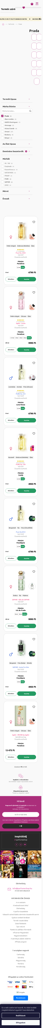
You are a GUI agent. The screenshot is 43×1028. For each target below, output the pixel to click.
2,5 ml (18, 267)
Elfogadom (20, 1022)
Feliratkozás (20, 826)
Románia (21, 964)
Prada (8, 116)
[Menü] (37, 4)
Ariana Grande (11, 128)
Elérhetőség (21, 908)
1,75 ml (12, 338)
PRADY (8, 176)
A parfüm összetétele (20, 911)
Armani (9, 131)
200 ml (29, 338)
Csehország (21, 954)
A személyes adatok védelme (21, 938)
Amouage (9, 125)
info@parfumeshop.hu (22, 889)
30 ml (16, 338)
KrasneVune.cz (11, 169)
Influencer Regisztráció (20, 932)
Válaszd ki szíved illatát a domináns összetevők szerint (21, 914)
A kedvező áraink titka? (20, 905)
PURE (8, 179)
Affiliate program (21, 942)
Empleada (9, 166)
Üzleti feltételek (20, 923)
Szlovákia (21, 957)
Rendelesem (20, 998)
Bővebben (11, 279)
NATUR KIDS (10, 173)
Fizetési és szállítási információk (20, 929)
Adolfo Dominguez (12, 122)
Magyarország (20, 960)
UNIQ (8, 185)
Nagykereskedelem (20, 935)
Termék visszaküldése (20, 920)
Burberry (9, 135)
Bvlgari (8, 138)
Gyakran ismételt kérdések (21, 917)
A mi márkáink (20, 902)
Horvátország (20, 967)
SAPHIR (8, 182)
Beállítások (20, 1015)
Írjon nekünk (21, 926)
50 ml (23, 267)
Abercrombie (10, 119)
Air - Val (8, 163)
